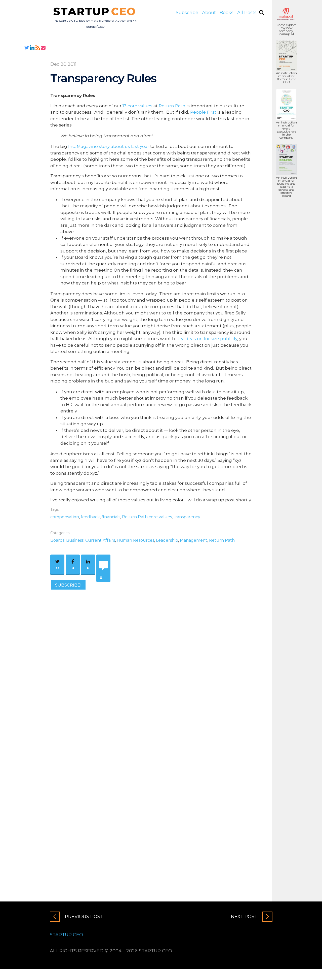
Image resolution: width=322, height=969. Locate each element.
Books (226, 12)
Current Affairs (100, 540)
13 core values (137, 105)
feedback (90, 516)
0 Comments (100, 578)
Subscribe (187, 12)
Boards (57, 540)
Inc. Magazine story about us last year (108, 146)
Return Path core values (147, 516)
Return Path (172, 105)
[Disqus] (151, 663)
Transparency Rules (103, 78)
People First (203, 112)
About (209, 12)
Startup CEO (66, 935)
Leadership (167, 540)
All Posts (247, 12)
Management (193, 540)
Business (75, 540)
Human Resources (135, 540)
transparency (187, 516)
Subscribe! (68, 584)
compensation (64, 516)
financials (111, 516)
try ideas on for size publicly (207, 338)
